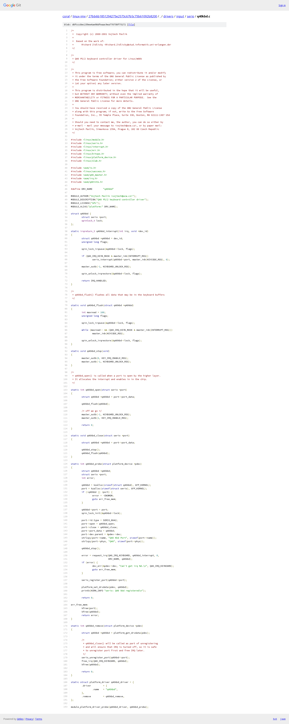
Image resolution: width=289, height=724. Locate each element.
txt (275, 718)
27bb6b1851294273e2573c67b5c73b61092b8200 (122, 16)
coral (66, 16)
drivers (168, 16)
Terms (38, 718)
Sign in (282, 5)
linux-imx (79, 16)
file (131, 24)
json (283, 718)
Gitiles (20, 718)
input (180, 16)
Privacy (29, 718)
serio (190, 16)
